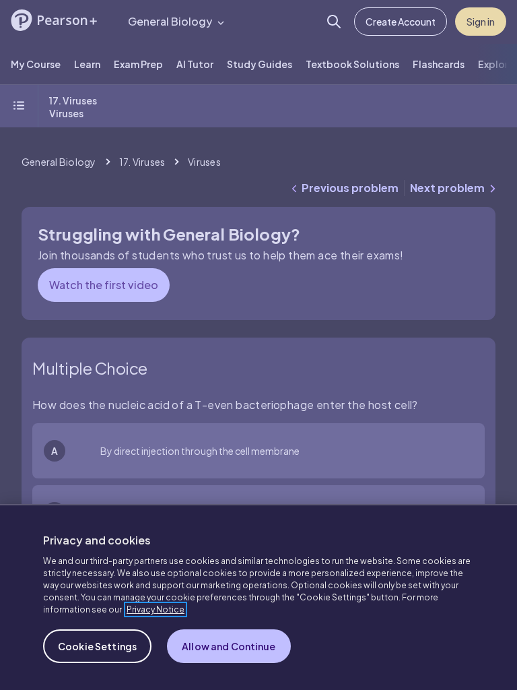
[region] (258, 597)
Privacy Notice (155, 609)
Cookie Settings (97, 646)
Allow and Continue (229, 646)
